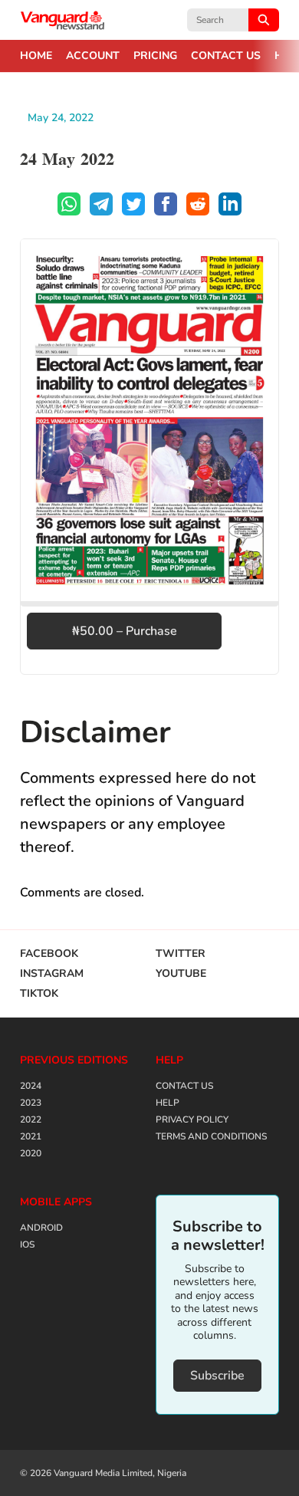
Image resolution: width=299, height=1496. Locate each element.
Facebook (49, 954)
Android (41, 1227)
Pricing (155, 56)
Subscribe (217, 1375)
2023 (30, 1103)
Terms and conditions (211, 1136)
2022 (30, 1119)
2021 (30, 1136)
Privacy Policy (192, 1119)
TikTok (39, 994)
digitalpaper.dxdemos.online (63, 20)
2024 (30, 1086)
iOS (27, 1244)
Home (36, 56)
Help (167, 1103)
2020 (30, 1153)
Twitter (180, 954)
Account (93, 56)
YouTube (181, 974)
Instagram (52, 974)
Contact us (226, 56)
